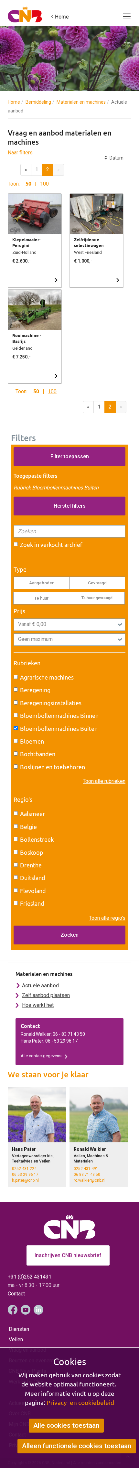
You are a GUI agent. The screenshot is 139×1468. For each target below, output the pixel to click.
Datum (115, 158)
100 (44, 184)
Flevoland (33, 891)
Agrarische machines (47, 677)
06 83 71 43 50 (87, 1174)
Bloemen (32, 741)
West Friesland (88, 252)
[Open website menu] (123, 13)
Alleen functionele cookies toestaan (76, 1446)
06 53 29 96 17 (25, 1174)
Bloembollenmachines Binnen (59, 716)
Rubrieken (27, 663)
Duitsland (32, 878)
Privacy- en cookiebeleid (80, 1402)
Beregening (35, 690)
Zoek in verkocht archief (51, 545)
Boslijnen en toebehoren (52, 767)
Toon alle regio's (107, 918)
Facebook (12, 1310)
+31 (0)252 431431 (29, 1277)
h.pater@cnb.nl (25, 1180)
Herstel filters (70, 506)
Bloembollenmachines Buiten (59, 729)
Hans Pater (24, 1149)
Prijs (19, 611)
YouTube (25, 1310)
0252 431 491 (86, 1168)
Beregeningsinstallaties (50, 703)
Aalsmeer (32, 814)
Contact (16, 1294)
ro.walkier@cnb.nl (89, 1180)
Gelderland (22, 348)
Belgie (28, 827)
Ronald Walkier (90, 1149)
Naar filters (20, 152)
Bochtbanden (37, 754)
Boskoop (31, 853)
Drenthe (31, 865)
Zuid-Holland (24, 252)
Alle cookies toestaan (66, 1425)
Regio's (23, 800)
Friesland (32, 904)
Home (14, 102)
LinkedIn (38, 1310)
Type (20, 569)
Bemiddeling (38, 102)
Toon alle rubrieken (104, 781)
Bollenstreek (37, 840)
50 (28, 184)
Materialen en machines (81, 102)
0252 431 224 (24, 1168)
